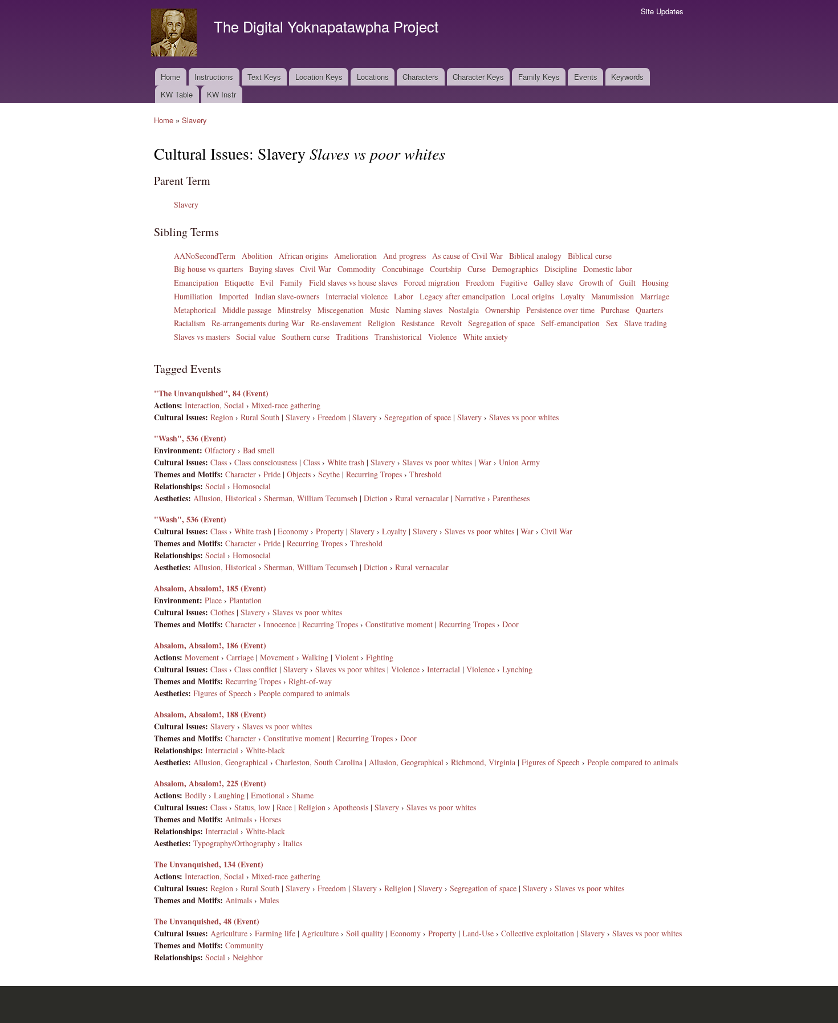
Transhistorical (398, 336)
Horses (270, 819)
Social (215, 486)
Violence (442, 336)
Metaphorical (195, 310)
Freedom (480, 282)
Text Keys (264, 76)
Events (585, 76)
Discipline (560, 268)
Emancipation (196, 282)
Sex (612, 323)
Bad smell (259, 450)
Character (240, 474)
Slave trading (645, 323)
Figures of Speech (222, 693)
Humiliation (193, 296)
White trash (345, 462)
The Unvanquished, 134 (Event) (208, 864)
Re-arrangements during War (257, 323)
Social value (255, 336)
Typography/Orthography (234, 843)
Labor (403, 296)
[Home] (175, 34)
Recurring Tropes (374, 474)
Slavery (194, 120)
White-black (265, 750)
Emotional (267, 795)
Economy (293, 531)
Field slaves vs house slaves (353, 282)
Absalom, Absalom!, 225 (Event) (210, 783)
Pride (271, 474)
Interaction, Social (214, 405)
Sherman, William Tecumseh (310, 498)
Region (221, 417)
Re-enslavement (336, 323)
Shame (303, 795)
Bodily (195, 795)
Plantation (245, 600)
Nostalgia (464, 310)
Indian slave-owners (287, 296)
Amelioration (355, 255)
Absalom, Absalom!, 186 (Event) (210, 645)
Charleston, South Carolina (319, 762)
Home (170, 76)
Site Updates (662, 11)
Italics (292, 843)
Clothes (222, 612)
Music (379, 310)
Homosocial (252, 486)
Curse (476, 268)
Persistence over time (560, 310)
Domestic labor (607, 268)
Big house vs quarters (208, 268)
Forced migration (431, 282)
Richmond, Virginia (483, 762)
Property (330, 531)
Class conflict (255, 669)
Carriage (240, 657)
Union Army (519, 462)
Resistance (417, 323)
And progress (404, 255)
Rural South (260, 417)
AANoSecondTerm (204, 255)
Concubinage (403, 268)
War (484, 462)
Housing (655, 282)
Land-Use (478, 933)
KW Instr (221, 94)
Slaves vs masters (202, 336)
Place (213, 600)
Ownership (502, 310)
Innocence (279, 624)
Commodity (356, 268)
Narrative (470, 498)
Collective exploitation (537, 933)
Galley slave (553, 282)
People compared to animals (304, 693)
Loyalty (572, 296)
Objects (299, 474)
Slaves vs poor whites (524, 417)
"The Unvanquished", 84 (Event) (211, 393)
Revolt (451, 323)
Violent (347, 657)
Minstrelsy (294, 310)
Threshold (425, 474)
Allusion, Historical (225, 498)
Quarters (649, 310)
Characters (420, 76)
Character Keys (478, 76)
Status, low (252, 807)
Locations (373, 76)
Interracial (443, 669)
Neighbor (248, 957)
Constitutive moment (399, 624)
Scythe (329, 474)
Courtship (445, 268)
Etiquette (239, 282)
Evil (267, 282)
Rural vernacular (422, 498)
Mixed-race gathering (285, 405)
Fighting (379, 657)
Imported (234, 296)
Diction (376, 498)
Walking (315, 657)
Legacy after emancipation (462, 296)
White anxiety (485, 336)
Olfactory (220, 450)
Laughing (229, 795)
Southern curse (305, 336)
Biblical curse (590, 255)
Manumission (612, 296)
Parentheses (511, 498)
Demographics (515, 268)
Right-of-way (310, 681)
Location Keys (319, 76)
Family (291, 282)
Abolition (257, 255)
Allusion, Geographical (230, 762)
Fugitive (514, 282)
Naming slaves (419, 310)
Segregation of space (501, 323)
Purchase (615, 310)
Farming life (275, 933)
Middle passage (246, 310)
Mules (269, 900)
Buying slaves (271, 268)
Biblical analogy (535, 255)
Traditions (352, 336)
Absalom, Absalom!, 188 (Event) (210, 714)
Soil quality (365, 933)
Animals (238, 819)
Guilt (627, 282)
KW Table (177, 94)
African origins (303, 255)
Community (244, 945)
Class (218, 462)
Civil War (315, 268)
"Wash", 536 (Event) (190, 438)
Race (284, 807)
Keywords (627, 76)
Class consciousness (265, 462)
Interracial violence (357, 296)
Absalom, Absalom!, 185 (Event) (210, 588)
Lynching (517, 669)
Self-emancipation (570, 323)
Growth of (596, 282)
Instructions (213, 76)
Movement (202, 657)
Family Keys (539, 76)
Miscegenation (341, 310)
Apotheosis (350, 807)
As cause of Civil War (467, 255)
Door (510, 624)
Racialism (189, 323)
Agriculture (228, 933)
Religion (381, 323)
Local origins (532, 296)
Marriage (654, 296)
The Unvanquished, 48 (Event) (206, 921)
